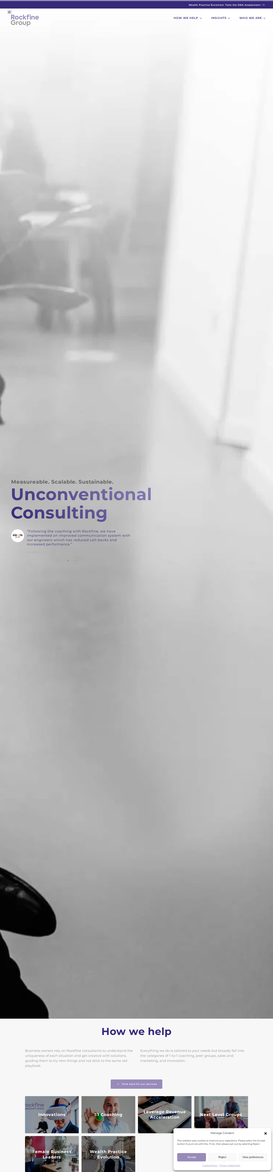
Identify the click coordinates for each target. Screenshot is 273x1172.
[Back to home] (23, 18)
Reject (222, 1157)
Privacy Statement (230, 1165)
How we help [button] (186, 18)
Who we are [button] (250, 18)
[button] (265, 1133)
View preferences (253, 1157)
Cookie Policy (210, 1165)
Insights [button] (219, 18)
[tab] (68, 561)
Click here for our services (139, 1084)
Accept (191, 1157)
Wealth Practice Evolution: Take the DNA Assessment (225, 5)
